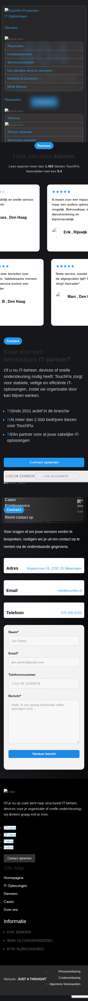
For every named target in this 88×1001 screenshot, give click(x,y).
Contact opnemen (44, 462)
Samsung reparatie (22, 140)
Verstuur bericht (44, 754)
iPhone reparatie (20, 132)
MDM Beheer (17, 87)
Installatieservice (19, 54)
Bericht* (14, 696)
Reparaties (15, 46)
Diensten (11, 28)
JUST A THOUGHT (32, 979)
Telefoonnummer (21, 674)
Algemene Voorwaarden (65, 984)
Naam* (13, 632)
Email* (13, 653)
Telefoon (13, 118)
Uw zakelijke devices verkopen (30, 70)
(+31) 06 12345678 (20, 476)
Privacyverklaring (69, 971)
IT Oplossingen (16, 16)
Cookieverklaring (69, 977)
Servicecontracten (20, 62)
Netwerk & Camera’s (22, 78)
